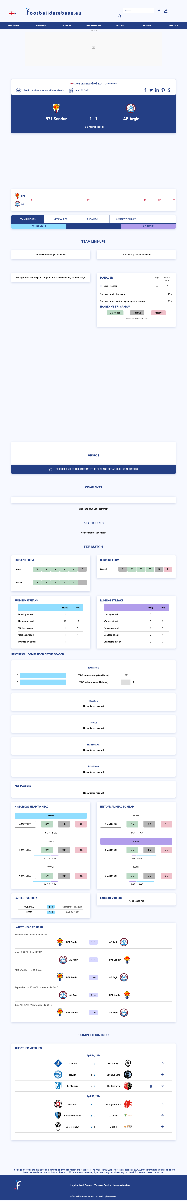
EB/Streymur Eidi (72, 1115)
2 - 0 (93, 977)
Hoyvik (72, 1075)
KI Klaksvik (72, 1086)
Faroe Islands (57, 90)
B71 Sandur (72, 942)
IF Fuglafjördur (113, 1104)
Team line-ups (28, 219)
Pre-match (93, 219)
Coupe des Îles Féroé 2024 (88, 83)
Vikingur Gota (113, 1075)
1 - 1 (93, 942)
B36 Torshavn (72, 1127)
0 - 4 (93, 995)
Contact (88, 1185)
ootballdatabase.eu (56, 13)
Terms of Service (102, 1185)
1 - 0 (93, 1012)
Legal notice (77, 1185)
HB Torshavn (113, 1086)
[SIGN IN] (166, 10)
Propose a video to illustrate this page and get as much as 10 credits (97, 469)
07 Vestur (113, 1115)
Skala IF (114, 1127)
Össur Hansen (110, 286)
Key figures (60, 219)
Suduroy (72, 1063)
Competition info (126, 219)
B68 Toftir (72, 1104)
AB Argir (113, 942)
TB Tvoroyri (113, 1063)
